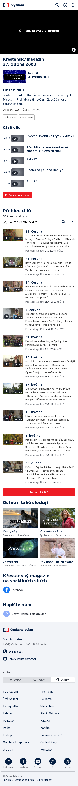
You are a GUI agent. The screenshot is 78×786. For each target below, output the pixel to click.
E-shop (7, 735)
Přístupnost (45, 779)
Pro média (46, 691)
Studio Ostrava (49, 713)
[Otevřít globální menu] (74, 5)
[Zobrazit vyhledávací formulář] (57, 5)
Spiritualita (10, 117)
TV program (10, 691)
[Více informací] (73, 50)
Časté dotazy (48, 742)
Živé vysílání (10, 699)
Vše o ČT (8, 749)
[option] (15, 679)
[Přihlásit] (65, 5)
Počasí (7, 727)
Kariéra (45, 727)
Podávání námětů (51, 735)
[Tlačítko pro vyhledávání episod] (64, 221)
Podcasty (8, 720)
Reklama (46, 699)
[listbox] (39, 680)
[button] (19, 138)
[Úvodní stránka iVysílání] (13, 5)
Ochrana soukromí (25, 779)
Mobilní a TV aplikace (16, 742)
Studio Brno (47, 706)
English (7, 779)
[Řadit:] (72, 221)
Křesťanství (26, 117)
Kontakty (46, 749)
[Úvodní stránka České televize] (18, 630)
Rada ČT (45, 720)
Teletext (8, 713)
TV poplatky (10, 706)
